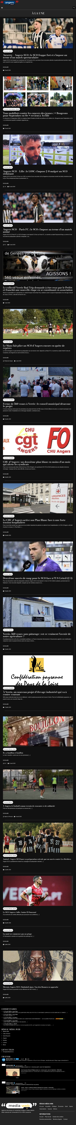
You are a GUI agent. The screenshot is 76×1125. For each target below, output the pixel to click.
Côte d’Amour (6, 1033)
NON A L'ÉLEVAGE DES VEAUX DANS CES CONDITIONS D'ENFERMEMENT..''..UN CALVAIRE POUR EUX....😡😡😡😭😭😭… (34, 1018)
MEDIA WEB (9, 1065)
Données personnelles (45, 1119)
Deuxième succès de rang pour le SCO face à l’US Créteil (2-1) (37, 578)
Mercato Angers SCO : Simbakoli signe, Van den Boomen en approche (30, 987)
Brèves (10, 749)
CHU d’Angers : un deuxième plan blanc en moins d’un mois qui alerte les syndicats (36, 463)
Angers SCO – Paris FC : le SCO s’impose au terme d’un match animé (37, 231)
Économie (60, 1106)
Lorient (5, 1042)
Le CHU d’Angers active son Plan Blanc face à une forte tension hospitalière (34, 521)
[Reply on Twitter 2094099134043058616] (7, 1078)
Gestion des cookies (58, 1116)
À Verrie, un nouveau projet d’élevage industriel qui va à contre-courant (35, 693)
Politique (54, 1106)
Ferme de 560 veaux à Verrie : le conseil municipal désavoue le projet (37, 405)
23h (25, 1083)
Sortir (14, 749)
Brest (4, 1044)
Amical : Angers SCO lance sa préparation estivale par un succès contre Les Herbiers (37, 859)
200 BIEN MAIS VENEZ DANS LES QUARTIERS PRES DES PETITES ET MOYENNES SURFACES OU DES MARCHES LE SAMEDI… (35, 1012)
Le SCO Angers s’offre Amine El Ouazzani (19, 912)
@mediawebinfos (19, 1065)
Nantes (5, 1040)
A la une (6, 51)
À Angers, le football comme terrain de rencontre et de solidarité (29, 806)
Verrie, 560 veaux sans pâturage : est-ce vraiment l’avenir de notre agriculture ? (37, 635)
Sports (10, 51)
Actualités (11, 283)
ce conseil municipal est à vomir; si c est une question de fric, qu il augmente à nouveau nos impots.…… (28, 1025)
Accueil (41, 1116)
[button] (2, 8)
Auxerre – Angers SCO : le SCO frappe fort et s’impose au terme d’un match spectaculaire (35, 56)
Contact (65, 1119)
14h (25, 1065)
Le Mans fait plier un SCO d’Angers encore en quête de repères (34, 347)
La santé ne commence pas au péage (17, 934)
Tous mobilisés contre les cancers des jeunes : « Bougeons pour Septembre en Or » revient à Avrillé (35, 114)
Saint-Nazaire (6, 1035)
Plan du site (48, 1116)
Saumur (11, 630)
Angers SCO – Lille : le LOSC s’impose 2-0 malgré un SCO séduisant (35, 173)
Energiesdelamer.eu (8, 1051)
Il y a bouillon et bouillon (13, 753)
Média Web (6, 1031)
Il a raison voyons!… (8, 1015)
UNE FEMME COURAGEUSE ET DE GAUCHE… (15, 1021)
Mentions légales (57, 1119)
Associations (12, 109)
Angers (5, 1038)
